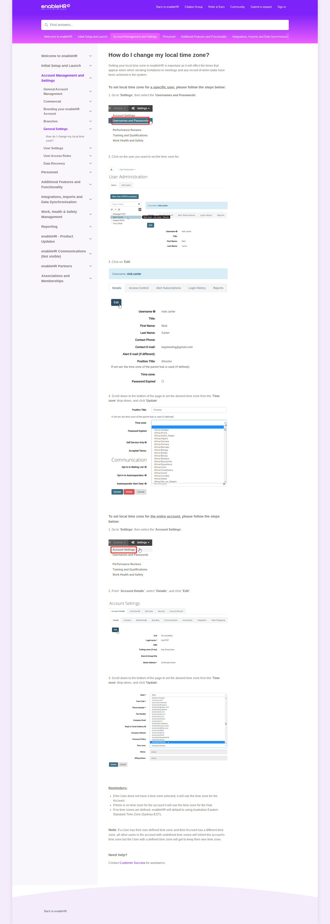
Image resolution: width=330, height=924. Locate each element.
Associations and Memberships (55, 278)
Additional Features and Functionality (204, 36)
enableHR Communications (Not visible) (63, 253)
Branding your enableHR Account (62, 111)
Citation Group (194, 6)
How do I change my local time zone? (65, 138)
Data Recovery (54, 163)
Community (237, 6)
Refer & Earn (216, 6)
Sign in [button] (281, 6)
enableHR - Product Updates (57, 238)
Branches (51, 121)
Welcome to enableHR (58, 36)
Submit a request (261, 6)
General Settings (56, 129)
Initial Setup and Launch (93, 36)
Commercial (52, 101)
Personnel (169, 36)
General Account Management (56, 91)
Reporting (49, 227)
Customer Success (132, 862)
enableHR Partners (56, 266)
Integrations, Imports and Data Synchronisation (261, 36)
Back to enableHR (167, 6)
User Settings (53, 148)
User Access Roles (57, 156)
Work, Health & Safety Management (59, 214)
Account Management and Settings (135, 36)
